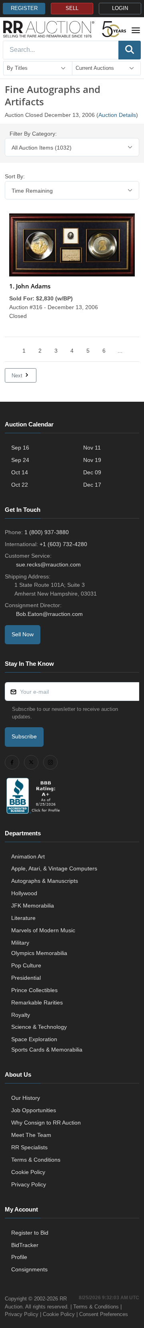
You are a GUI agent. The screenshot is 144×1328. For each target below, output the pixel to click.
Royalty (20, 1015)
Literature (23, 918)
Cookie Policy (28, 1172)
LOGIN (120, 8)
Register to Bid (29, 1232)
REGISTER (24, 8)
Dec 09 (92, 472)
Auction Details (117, 115)
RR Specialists (29, 1147)
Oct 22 (19, 484)
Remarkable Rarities (37, 1002)
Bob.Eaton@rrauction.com (49, 614)
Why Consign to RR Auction (46, 1122)
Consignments (29, 1269)
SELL (72, 8)
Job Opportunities (33, 1110)
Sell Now (23, 634)
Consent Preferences (103, 1314)
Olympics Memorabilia (39, 953)
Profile (19, 1257)
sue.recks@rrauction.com (48, 564)
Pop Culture (26, 965)
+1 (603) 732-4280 (63, 544)
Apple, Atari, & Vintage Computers (54, 868)
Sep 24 (20, 460)
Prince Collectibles (34, 990)
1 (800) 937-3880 (46, 532)
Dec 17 (92, 484)
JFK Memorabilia (32, 905)
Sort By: (15, 176)
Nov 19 (92, 460)
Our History (25, 1098)
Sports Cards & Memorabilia (46, 1049)
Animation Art (28, 856)
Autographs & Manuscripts (44, 881)
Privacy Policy (28, 1184)
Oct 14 (19, 472)
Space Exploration (34, 1039)
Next (18, 376)
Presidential (26, 978)
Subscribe (24, 736)
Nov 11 (92, 447)
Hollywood (24, 893)
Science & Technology (39, 1027)
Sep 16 (20, 447)
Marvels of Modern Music (43, 930)
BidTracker (24, 1245)
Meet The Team (31, 1135)
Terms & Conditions (35, 1159)
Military (20, 942)
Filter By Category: (33, 133)
